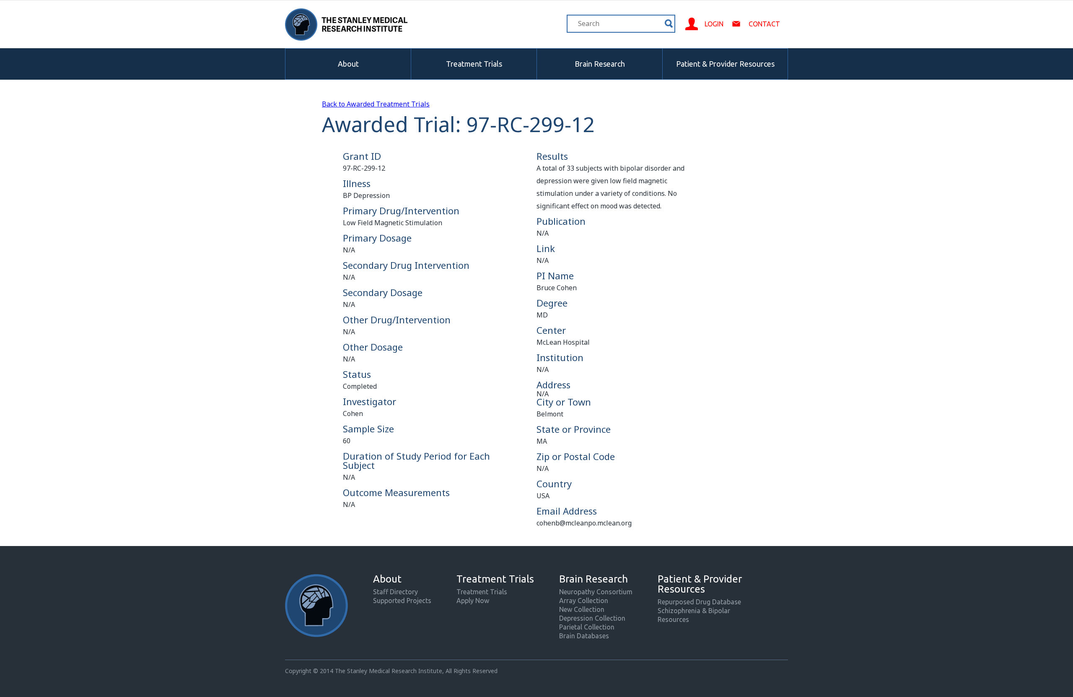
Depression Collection (592, 618)
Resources (673, 619)
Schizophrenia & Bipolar (694, 610)
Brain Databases (584, 636)
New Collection (581, 609)
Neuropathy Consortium (595, 592)
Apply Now (472, 600)
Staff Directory (395, 592)
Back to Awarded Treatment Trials (376, 104)
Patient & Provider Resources (725, 64)
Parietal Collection (586, 627)
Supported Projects (402, 600)
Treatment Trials (474, 64)
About (348, 64)
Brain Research (600, 64)
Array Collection (583, 600)
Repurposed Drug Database (699, 602)
